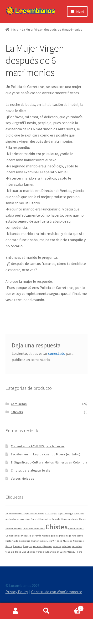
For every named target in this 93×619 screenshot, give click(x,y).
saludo (57, 546)
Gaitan (46, 535)
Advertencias (16, 513)
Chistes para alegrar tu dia (31, 470)
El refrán (36, 535)
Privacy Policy (16, 591)
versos (40, 551)
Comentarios (13, 535)
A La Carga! (51, 513)
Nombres (78, 540)
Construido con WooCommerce (56, 591)
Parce (8, 546)
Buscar (46, 611)
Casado (56, 519)
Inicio (14, 29)
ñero (80, 551)
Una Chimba (29, 551)
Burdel (35, 519)
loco (59, 540)
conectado (56, 353)
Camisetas (19, 404)
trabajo (9, 551)
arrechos (25, 519)
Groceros (77, 535)
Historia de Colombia (17, 540)
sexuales (77, 546)
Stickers (17, 412)
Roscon (47, 546)
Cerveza (66, 519)
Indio (43, 540)
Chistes (56, 526)
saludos (66, 546)
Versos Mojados (22, 478)
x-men (55, 551)
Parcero (17, 546)
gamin (54, 535)
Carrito (71, 606)
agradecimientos (34, 513)
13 (6, 513)
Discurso (26, 535)
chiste (74, 519)
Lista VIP (51, 540)
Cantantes (45, 519)
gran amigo (65, 535)
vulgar (48, 551)
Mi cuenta (15, 611)
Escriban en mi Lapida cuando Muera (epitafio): (46, 454)
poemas (38, 546)
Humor (35, 540)
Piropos (27, 546)
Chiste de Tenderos (34, 528)
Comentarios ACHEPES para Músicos (37, 446)
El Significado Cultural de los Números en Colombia (49, 462)
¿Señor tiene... (68, 551)
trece (18, 551)
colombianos (76, 528)
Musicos (67, 540)
